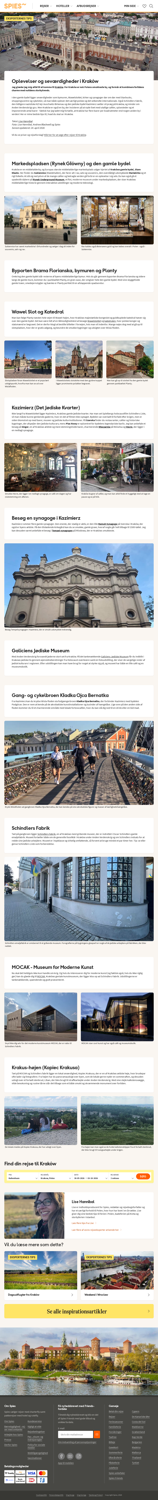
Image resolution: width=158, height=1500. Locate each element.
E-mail (61, 1428)
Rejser (112, 1416)
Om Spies (9, 1421)
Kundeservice (35, 1421)
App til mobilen (66, 1462)
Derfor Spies (10, 1444)
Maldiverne (137, 1426)
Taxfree (112, 1436)
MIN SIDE (130, 6)
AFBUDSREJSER (86, 6)
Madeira (136, 1447)
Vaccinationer (35, 1458)
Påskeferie (114, 1462)
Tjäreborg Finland (96, 1495)
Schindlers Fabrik (46, 833)
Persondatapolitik (56, 1495)
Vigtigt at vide (34, 1426)
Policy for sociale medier (36, 1446)
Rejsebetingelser (36, 1431)
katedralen (110, 320)
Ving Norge (70, 1495)
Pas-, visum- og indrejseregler (35, 1438)
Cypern (135, 1411)
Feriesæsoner (116, 1421)
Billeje (112, 1442)
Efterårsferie (115, 1457)
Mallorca (136, 1452)
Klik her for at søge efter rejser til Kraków (65, 134)
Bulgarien (137, 1442)
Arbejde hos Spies (13, 1434)
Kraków (59, 87)
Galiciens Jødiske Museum (115, 656)
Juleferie (113, 1467)
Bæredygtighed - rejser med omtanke (14, 1428)
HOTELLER (62, 6)
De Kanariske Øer (141, 1416)
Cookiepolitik (41, 1495)
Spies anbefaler (117, 1472)
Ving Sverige (81, 1495)
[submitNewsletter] (97, 1434)
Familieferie (115, 1426)
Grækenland (138, 1431)
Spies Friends (116, 1478)
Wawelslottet (94, 320)
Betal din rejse (116, 1411)
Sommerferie (116, 1452)
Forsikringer (115, 1431)
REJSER (44, 6)
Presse (7, 1439)
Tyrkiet (135, 1462)
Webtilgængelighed (38, 1452)
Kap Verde (137, 1436)
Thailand (136, 1457)
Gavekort (113, 1447)
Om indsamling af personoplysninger (77, 1442)
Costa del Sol (138, 1421)
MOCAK (41, 976)
